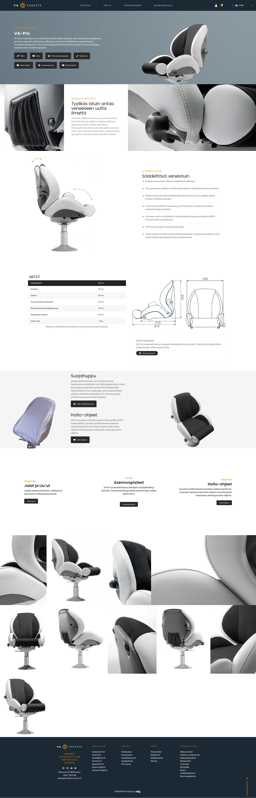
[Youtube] (71, 768)
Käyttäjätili (184, 767)
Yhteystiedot (156, 752)
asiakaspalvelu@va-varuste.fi (69, 778)
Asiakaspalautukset (188, 758)
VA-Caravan (126, 764)
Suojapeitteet (127, 761)
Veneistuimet (127, 755)
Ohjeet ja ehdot (186, 752)
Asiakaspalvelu (163, 5)
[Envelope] (75, 768)
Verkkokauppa (132, 5)
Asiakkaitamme (157, 758)
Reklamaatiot (185, 761)
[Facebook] (63, 768)
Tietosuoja (184, 764)
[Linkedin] (67, 768)
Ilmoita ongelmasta (188, 776)
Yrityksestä (155, 755)
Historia (154, 761)
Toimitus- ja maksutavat (190, 755)
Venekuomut (126, 752)
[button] (216, 6)
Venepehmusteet (128, 758)
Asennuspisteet (145, 340)
